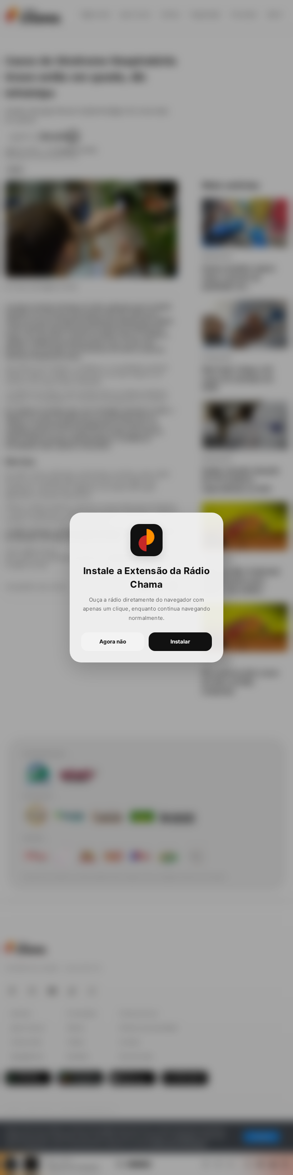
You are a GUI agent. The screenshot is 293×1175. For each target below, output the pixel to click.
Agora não (112, 641)
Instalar (180, 641)
